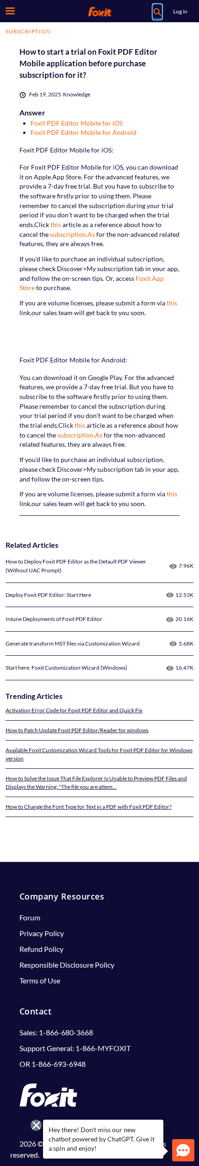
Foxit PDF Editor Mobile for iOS (77, 123)
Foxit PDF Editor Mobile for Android (84, 132)
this (55, 224)
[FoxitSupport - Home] (99, 11)
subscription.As (72, 234)
